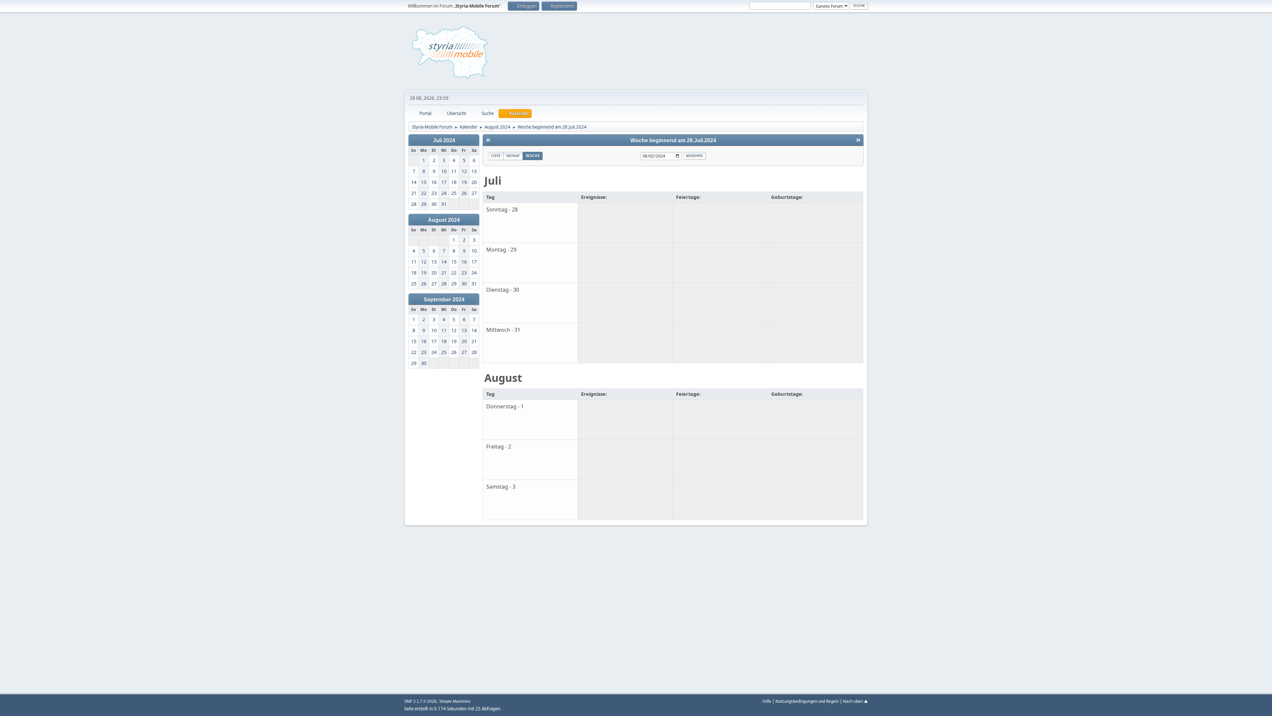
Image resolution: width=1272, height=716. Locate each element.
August (503, 378)
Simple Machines (454, 701)
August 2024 (444, 220)
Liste (496, 155)
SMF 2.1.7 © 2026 (420, 701)
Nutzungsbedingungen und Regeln (807, 701)
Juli (493, 180)
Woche (533, 155)
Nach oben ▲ (855, 701)
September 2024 (444, 299)
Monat (513, 155)
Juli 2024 (444, 140)
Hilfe (767, 701)
